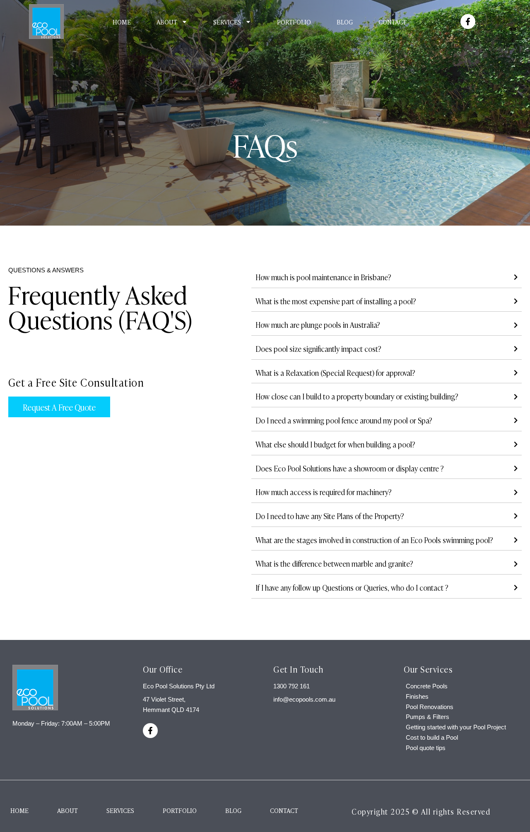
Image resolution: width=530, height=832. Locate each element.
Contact (392, 21)
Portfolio (294, 21)
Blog (345, 21)
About (167, 21)
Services (227, 21)
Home (122, 21)
